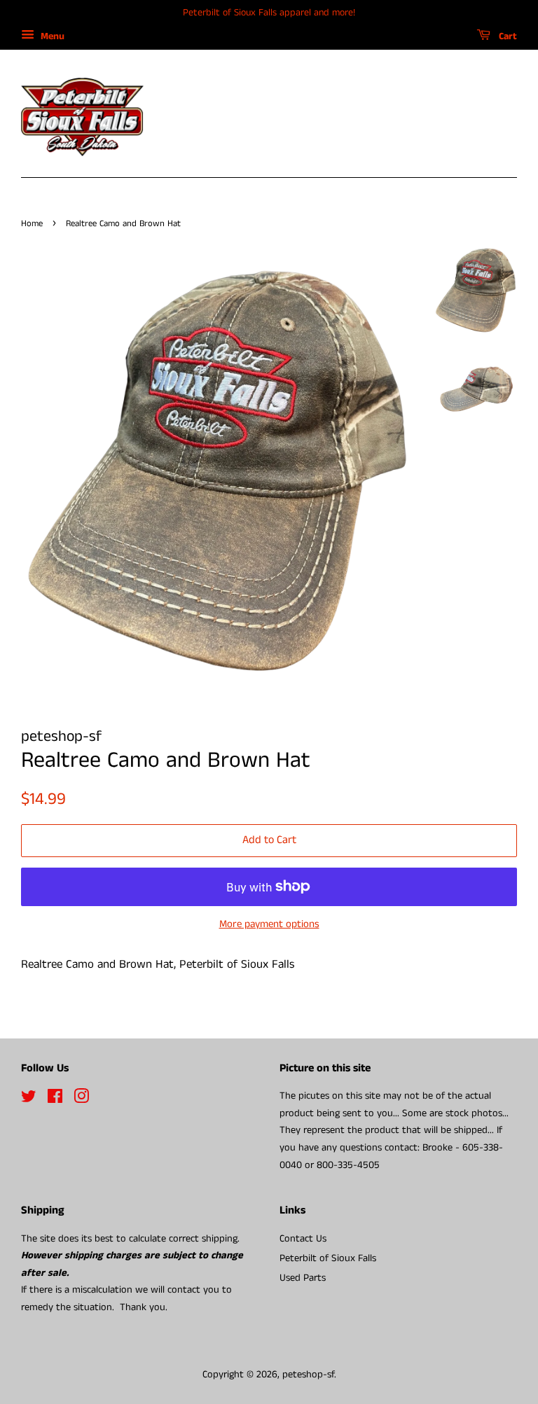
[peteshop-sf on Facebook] (55, 1099)
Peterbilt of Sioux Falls (328, 1258)
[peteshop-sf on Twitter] (28, 1099)
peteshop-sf (308, 1375)
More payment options (269, 924)
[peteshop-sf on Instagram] (81, 1099)
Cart (506, 36)
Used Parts (303, 1278)
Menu (51, 36)
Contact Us (303, 1239)
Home (32, 223)
